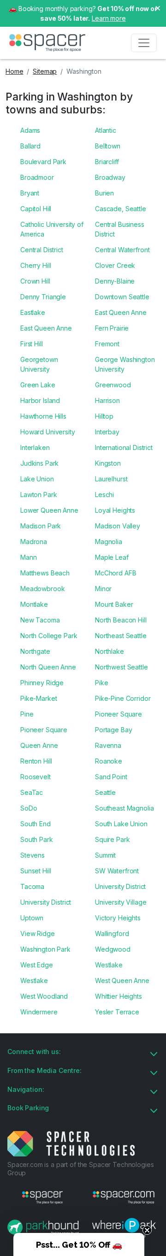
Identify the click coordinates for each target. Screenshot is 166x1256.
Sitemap (45, 71)
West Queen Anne (122, 980)
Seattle (105, 792)
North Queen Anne (48, 667)
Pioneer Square (118, 714)
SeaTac (31, 792)
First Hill (31, 344)
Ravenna (108, 745)
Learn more (109, 18)
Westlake (109, 965)
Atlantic (105, 130)
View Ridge (37, 933)
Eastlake (32, 312)
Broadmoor (37, 177)
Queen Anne (39, 745)
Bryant (29, 193)
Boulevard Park (43, 162)
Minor (103, 588)
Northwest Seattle (121, 667)
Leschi (104, 494)
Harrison (107, 400)
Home (14, 71)
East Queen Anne (121, 312)
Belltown (107, 146)
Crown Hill (35, 281)
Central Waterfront (122, 250)
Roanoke (108, 761)
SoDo (28, 808)
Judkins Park (39, 463)
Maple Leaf (112, 557)
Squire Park (112, 839)
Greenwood (113, 385)
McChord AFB (115, 573)
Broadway (110, 177)
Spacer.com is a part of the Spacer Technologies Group (80, 1169)
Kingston (108, 463)
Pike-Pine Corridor (122, 698)
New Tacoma (40, 620)
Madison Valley (117, 526)
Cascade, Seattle (120, 209)
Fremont (107, 344)
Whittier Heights (118, 996)
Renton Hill (36, 761)
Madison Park (40, 526)
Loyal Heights (115, 510)
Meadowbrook (42, 588)
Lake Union (37, 479)
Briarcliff (107, 162)
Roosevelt (35, 777)
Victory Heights (118, 918)
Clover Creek (115, 265)
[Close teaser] (147, 1230)
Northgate (35, 651)
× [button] (157, 7)
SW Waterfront (117, 871)
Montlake (34, 604)
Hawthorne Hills (43, 416)
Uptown (31, 918)
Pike (101, 683)
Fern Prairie (112, 328)
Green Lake (37, 385)
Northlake (109, 651)
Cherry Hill (35, 265)
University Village (120, 902)
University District (120, 886)
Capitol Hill (35, 209)
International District (124, 447)
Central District (41, 250)
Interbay (107, 432)
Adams (30, 130)
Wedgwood (112, 949)
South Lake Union (121, 824)
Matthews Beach (45, 573)
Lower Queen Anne (49, 510)
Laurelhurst (111, 479)
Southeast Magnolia (124, 808)
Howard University (47, 432)
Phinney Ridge (42, 683)
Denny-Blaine (115, 281)
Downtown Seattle (122, 297)
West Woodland (44, 996)
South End (35, 824)
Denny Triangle (43, 297)
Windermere (39, 1012)
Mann (28, 557)
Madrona (33, 541)
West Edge (36, 965)
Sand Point (111, 777)
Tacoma (32, 886)
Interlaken (35, 447)
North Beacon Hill (121, 620)
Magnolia (108, 541)
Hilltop (104, 416)
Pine (26, 714)
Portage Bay (113, 730)
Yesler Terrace (117, 1012)
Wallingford (112, 933)
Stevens (32, 855)
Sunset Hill (35, 871)
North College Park (48, 636)
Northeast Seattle (121, 636)
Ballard (30, 146)
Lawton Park (38, 494)
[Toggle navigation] (144, 43)
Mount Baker (114, 604)
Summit (105, 855)
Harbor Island (40, 400)
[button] (78, 1244)
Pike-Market (38, 698)
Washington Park (45, 949)
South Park (36, 839)
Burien (104, 193)
